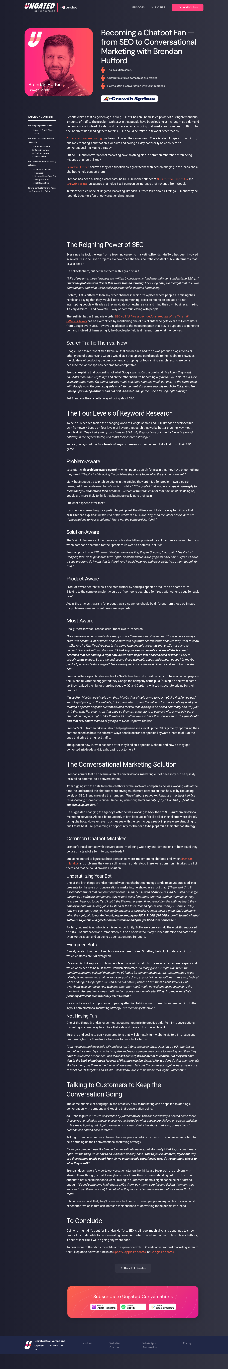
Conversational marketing (84, 138)
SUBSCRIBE (158, 7)
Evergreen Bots (42, 179)
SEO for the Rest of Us (172, 179)
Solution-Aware (42, 150)
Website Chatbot (114, 1345)
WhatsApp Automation (150, 1345)
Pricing (187, 1343)
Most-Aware (40, 156)
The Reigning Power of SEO (40, 125)
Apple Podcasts (135, 1252)
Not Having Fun (42, 183)
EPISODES (138, 7)
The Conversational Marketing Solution (42, 163)
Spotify (118, 1252)
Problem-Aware (42, 146)
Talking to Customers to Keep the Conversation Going (42, 190)
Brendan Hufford (77, 167)
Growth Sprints (76, 184)
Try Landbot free (187, 7)
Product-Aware (42, 153)
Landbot (87, 1343)
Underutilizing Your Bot (45, 176)
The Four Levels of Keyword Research (41, 140)
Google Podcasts (162, 1252)
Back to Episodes (133, 1268)
